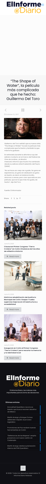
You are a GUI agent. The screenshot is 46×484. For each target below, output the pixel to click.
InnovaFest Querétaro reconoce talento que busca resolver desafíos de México (21, 409)
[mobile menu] (43, 5)
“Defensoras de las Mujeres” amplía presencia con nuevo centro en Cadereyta (21, 437)
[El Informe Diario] (23, 7)
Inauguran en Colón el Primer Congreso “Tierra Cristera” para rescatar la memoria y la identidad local (22, 350)
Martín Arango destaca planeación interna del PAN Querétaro (21, 447)
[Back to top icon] (23, 468)
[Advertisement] (23, 51)
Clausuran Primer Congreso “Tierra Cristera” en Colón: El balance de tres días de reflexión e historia (22, 248)
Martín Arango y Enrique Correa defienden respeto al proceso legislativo (20, 419)
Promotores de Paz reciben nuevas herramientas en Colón (21, 428)
